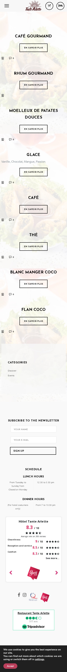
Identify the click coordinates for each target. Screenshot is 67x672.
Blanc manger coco (33, 272)
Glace (33, 155)
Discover (12, 370)
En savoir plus (33, 48)
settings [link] (39, 659)
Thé (33, 235)
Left (11, 572)
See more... (52, 558)
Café (33, 198)
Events (11, 375)
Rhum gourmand (33, 74)
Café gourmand (33, 36)
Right (56, 572)
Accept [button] (10, 666)
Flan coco (33, 310)
